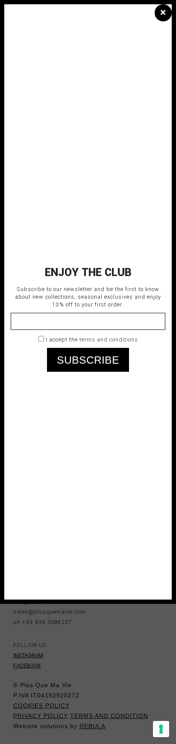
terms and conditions (108, 340)
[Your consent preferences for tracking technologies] (161, 729)
